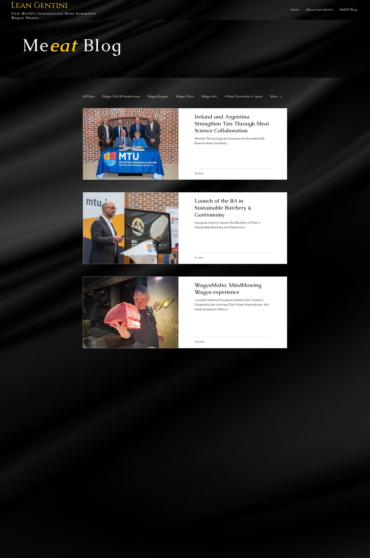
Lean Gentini (39, 5)
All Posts (89, 96)
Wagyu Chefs (185, 96)
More (274, 96)
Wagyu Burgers (158, 96)
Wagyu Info (209, 96)
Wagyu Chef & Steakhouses (121, 96)
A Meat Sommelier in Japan (244, 96)
